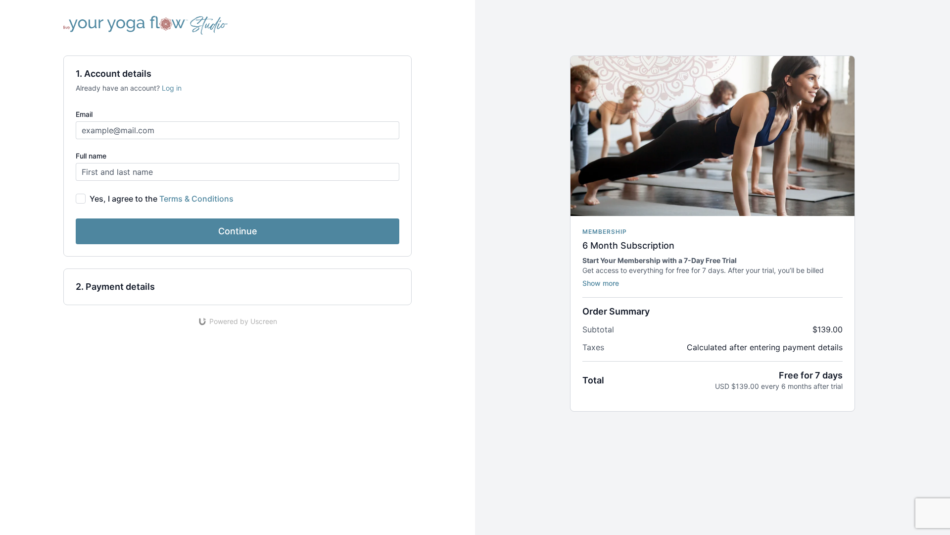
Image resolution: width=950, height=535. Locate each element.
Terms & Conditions (196, 199)
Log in (172, 88)
